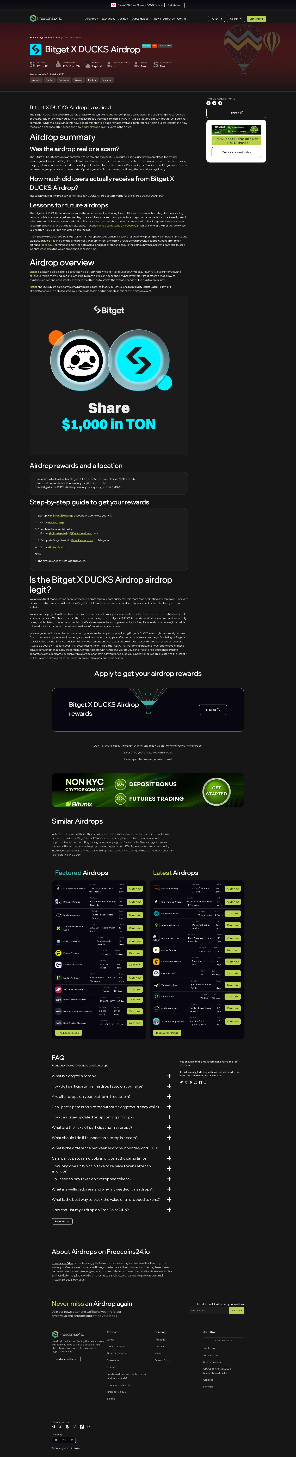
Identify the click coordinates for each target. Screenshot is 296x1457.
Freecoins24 (46, 244)
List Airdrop (256, 18)
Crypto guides (140, 18)
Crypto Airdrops (47, 37)
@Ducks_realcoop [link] (81, 533)
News (157, 18)
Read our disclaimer (66, 1359)
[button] (216, 19)
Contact (182, 18)
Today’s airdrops (116, 1346)
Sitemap (208, 1386)
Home (33, 37)
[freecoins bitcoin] (190, 1082)
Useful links (210, 1332)
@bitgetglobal (58, 533)
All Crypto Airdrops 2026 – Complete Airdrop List (218, 1370)
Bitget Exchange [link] (63, 515)
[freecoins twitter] (185, 1082)
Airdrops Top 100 (116, 1391)
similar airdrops (91, 127)
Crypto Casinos (212, 1361)
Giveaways (113, 1360)
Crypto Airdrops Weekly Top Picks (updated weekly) (126, 1376)
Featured (112, 1367)
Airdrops (90, 18)
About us (169, 18)
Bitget (34, 271)
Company (161, 1332)
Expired (111, 1398)
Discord (79, 80)
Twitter (49, 80)
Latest (110, 1339)
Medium (92, 80)
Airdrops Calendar (117, 1353)
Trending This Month (118, 1384)
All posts (208, 1379)
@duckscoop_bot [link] (82, 540)
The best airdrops (68, 1032)
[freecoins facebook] (200, 1082)
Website (36, 80)
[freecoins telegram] (181, 1082)
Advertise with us (223, 1340)
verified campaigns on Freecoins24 (118, 225)
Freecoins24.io (62, 1263)
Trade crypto (210, 1355)
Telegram (107, 80)
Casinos (123, 18)
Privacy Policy (162, 1360)
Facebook (64, 80)
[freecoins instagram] (195, 1082)
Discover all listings (167, 1032)
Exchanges (108, 18)
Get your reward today (236, 152)
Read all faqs (62, 1221)
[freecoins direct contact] (205, 1082)
